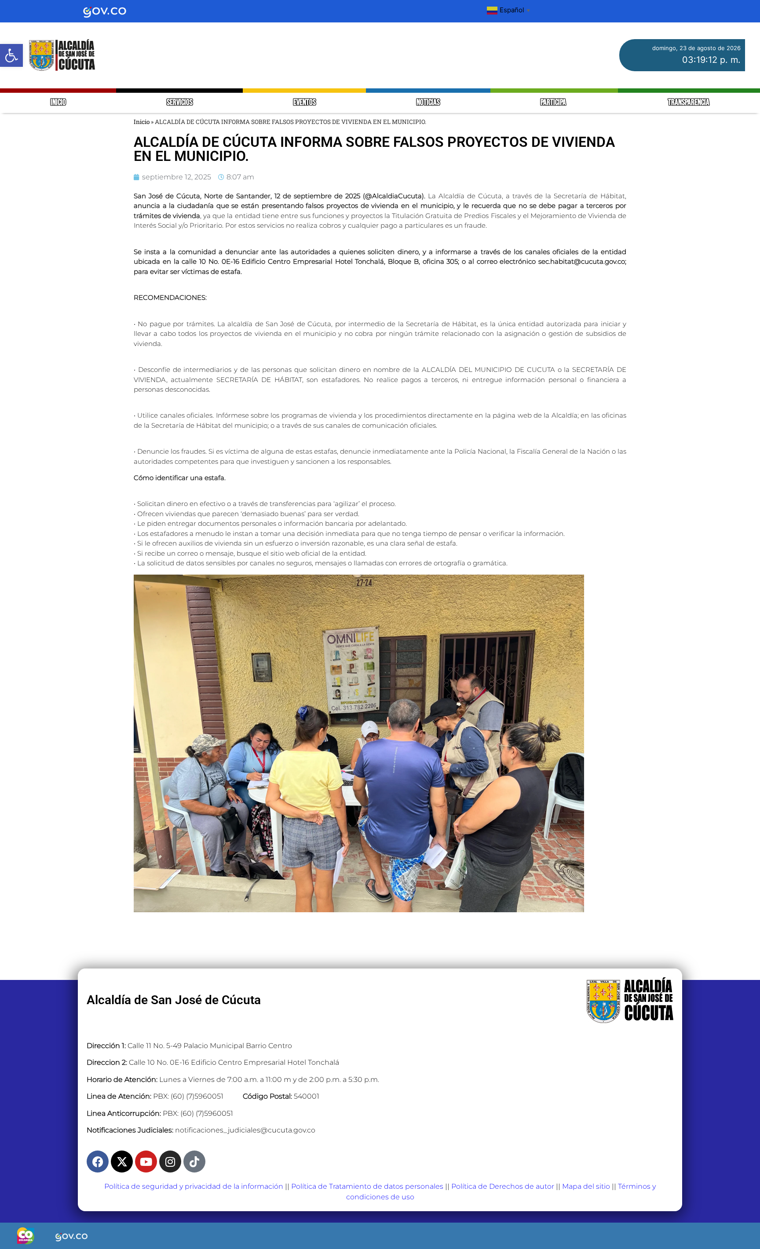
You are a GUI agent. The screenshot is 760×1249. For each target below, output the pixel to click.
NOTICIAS (428, 103)
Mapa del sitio (586, 1186)
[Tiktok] (194, 1162)
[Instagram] (170, 1162)
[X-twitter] (122, 1162)
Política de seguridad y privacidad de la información (193, 1186)
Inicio (142, 122)
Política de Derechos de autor (502, 1186)
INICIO (58, 103)
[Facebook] (98, 1162)
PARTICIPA (554, 103)
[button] (11, 55)
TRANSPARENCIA (688, 103)
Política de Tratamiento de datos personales (367, 1186)
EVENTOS (304, 103)
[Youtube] (146, 1162)
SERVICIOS (180, 103)
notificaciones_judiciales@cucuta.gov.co (245, 1130)
